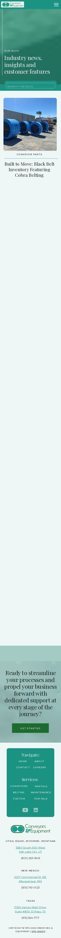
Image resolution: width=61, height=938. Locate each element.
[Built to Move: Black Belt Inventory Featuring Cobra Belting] (30, 124)
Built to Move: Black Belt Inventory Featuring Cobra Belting (29, 169)
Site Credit (38, 931)
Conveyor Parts (29, 154)
